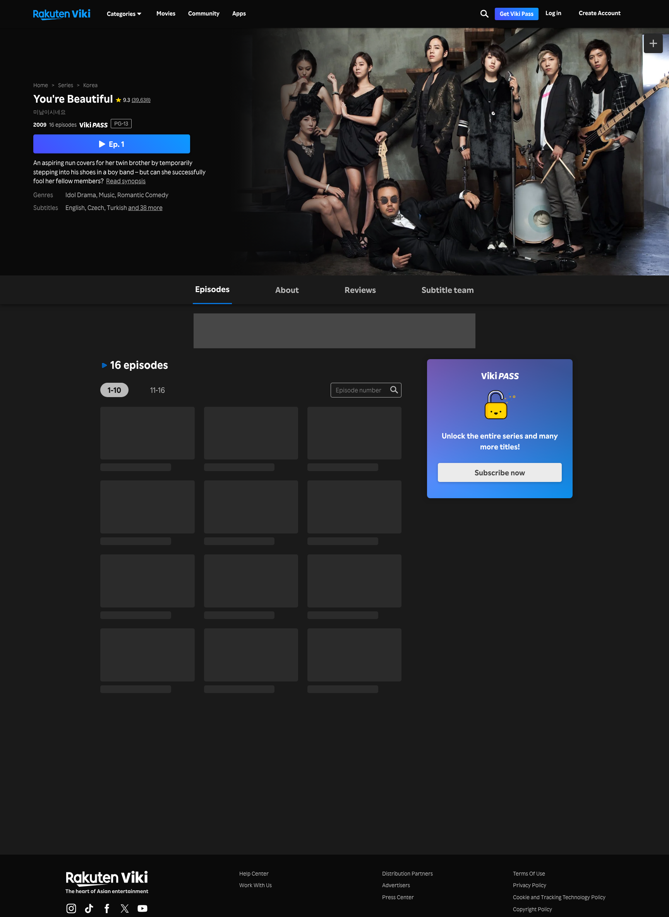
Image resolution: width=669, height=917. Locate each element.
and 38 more (145, 208)
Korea (90, 85)
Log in (553, 13)
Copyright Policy (532, 909)
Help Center (254, 873)
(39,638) (141, 100)
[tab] (212, 289)
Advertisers (396, 885)
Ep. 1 (116, 144)
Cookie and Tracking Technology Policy (559, 897)
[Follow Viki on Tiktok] (89, 912)
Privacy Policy (529, 885)
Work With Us (255, 885)
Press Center (398, 897)
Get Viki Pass (516, 13)
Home (40, 85)
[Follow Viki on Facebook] (107, 912)
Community (204, 13)
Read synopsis (126, 181)
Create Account (600, 13)
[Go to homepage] (61, 14)
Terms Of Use (529, 873)
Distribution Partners (407, 873)
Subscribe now (500, 472)
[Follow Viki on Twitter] (124, 912)
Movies (165, 13)
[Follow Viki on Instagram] (71, 912)
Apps (239, 13)
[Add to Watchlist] (653, 43)
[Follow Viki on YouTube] (142, 912)
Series (65, 85)
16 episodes (63, 125)
